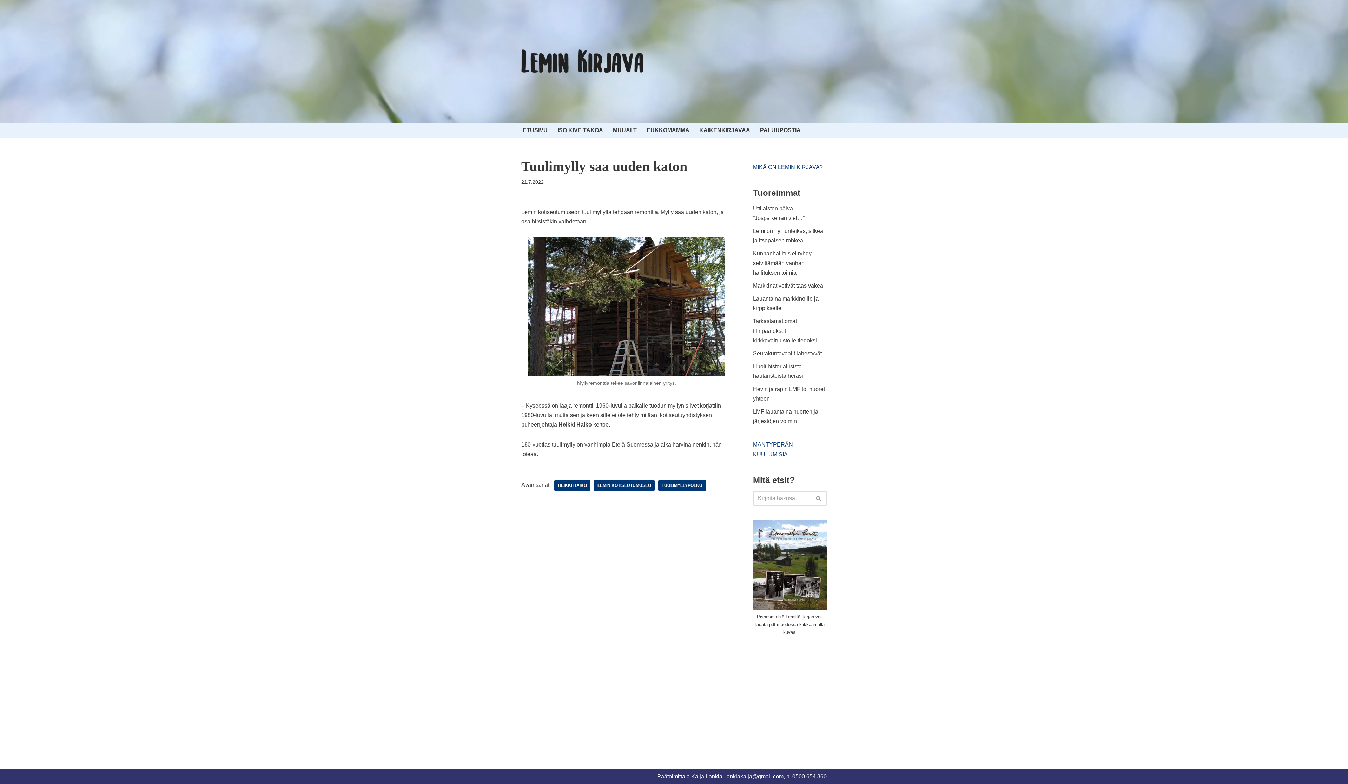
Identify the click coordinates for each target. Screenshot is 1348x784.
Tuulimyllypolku (682, 485)
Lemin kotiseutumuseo (624, 485)
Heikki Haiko (572, 485)
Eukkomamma (668, 130)
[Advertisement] (805, 694)
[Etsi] (819, 498)
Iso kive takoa (580, 130)
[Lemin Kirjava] (582, 61)
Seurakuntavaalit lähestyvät (787, 353)
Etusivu (535, 130)
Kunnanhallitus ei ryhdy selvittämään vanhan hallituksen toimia (782, 262)
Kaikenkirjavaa (724, 130)
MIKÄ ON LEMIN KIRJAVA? (788, 167)
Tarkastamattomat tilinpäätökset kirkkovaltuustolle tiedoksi (785, 330)
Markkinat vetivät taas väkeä (788, 286)
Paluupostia (780, 130)
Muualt (625, 130)
